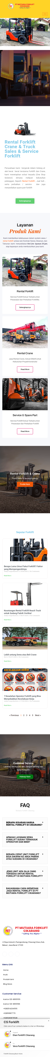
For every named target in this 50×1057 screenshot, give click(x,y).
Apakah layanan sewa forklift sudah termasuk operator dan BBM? (22, 839)
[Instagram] (17, 954)
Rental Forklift (28, 181)
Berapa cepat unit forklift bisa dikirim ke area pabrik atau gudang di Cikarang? (22, 856)
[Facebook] (4, 954)
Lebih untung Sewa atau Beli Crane (20, 654)
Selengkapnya (10, 92)
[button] (25, 823)
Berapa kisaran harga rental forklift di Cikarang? (24, 823)
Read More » (8, 575)
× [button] (48, 1021)
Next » (38, 715)
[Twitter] (11, 954)
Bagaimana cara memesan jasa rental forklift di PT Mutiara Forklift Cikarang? (23, 890)
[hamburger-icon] (45, 14)
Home (20, 1054)
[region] (25, 78)
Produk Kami (25, 484)
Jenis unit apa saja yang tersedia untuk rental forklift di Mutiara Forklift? (24, 873)
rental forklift (8, 241)
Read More (25, 369)
